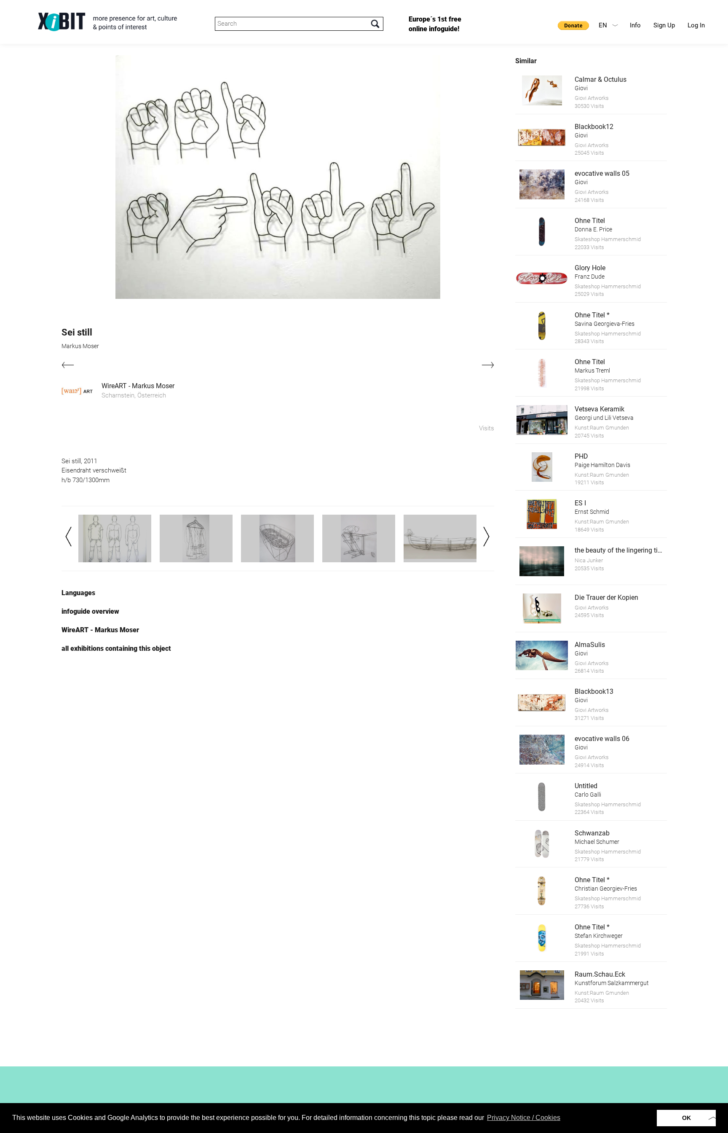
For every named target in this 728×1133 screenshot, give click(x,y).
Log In (696, 25)
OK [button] (686, 1117)
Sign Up (664, 25)
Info (635, 25)
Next (486, 536)
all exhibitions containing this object (116, 648)
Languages (78, 593)
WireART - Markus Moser (138, 386)
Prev (68, 536)
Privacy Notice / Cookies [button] (523, 1117)
